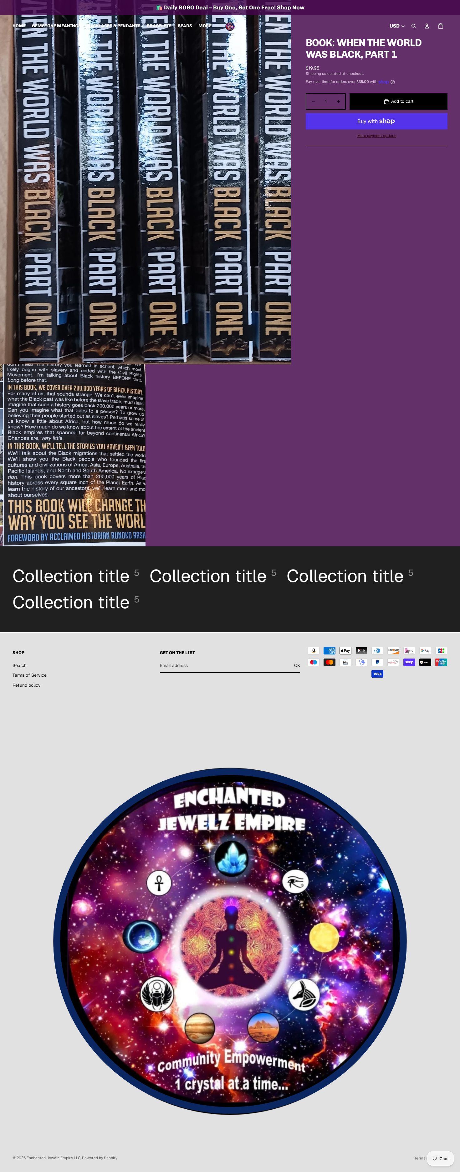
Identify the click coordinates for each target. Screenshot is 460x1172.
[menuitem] (205, 26)
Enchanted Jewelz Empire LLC (53, 1157)
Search (20, 665)
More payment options (376, 135)
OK (297, 665)
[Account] (427, 26)
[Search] (414, 26)
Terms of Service (30, 675)
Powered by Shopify (99, 1157)
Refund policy (27, 685)
